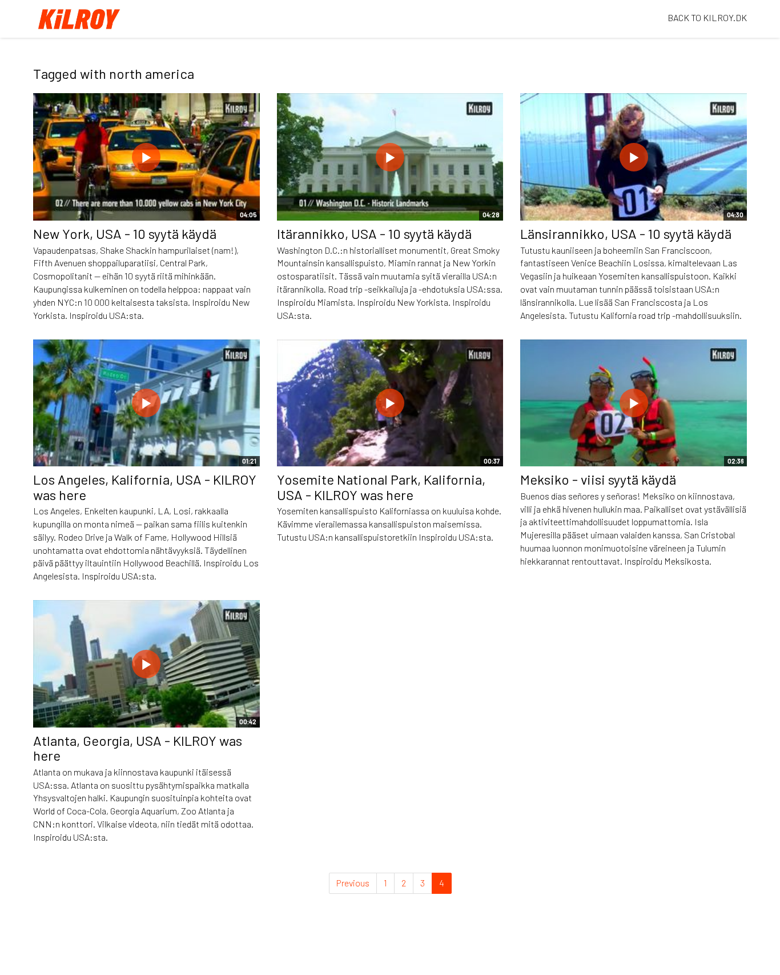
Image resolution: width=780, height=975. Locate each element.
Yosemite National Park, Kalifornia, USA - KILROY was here (381, 486)
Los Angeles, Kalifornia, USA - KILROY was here (144, 486)
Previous (352, 882)
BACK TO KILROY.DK (707, 17)
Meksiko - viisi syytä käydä (598, 479)
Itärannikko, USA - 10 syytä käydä (374, 233)
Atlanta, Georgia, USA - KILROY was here (137, 748)
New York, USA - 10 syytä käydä (124, 233)
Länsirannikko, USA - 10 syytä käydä (625, 233)
